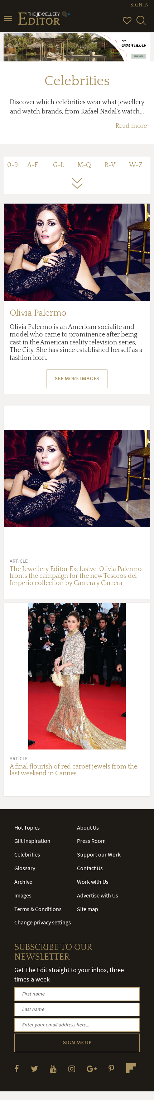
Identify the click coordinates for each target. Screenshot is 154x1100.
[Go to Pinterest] (111, 1068)
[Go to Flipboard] (131, 1068)
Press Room (91, 840)
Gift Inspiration (32, 840)
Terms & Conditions (38, 909)
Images (23, 895)
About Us (88, 827)
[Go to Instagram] (71, 1068)
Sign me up (77, 1043)
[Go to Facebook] (16, 1068)
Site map (87, 909)
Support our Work (99, 854)
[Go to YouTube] (53, 1068)
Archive (23, 881)
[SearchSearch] (141, 24)
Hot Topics (27, 827)
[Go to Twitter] (34, 1068)
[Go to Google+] (92, 1068)
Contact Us (90, 868)
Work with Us (93, 881)
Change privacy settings (42, 922)
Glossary (24, 868)
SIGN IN (139, 5)
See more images (77, 379)
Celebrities (27, 854)
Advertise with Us (97, 895)
